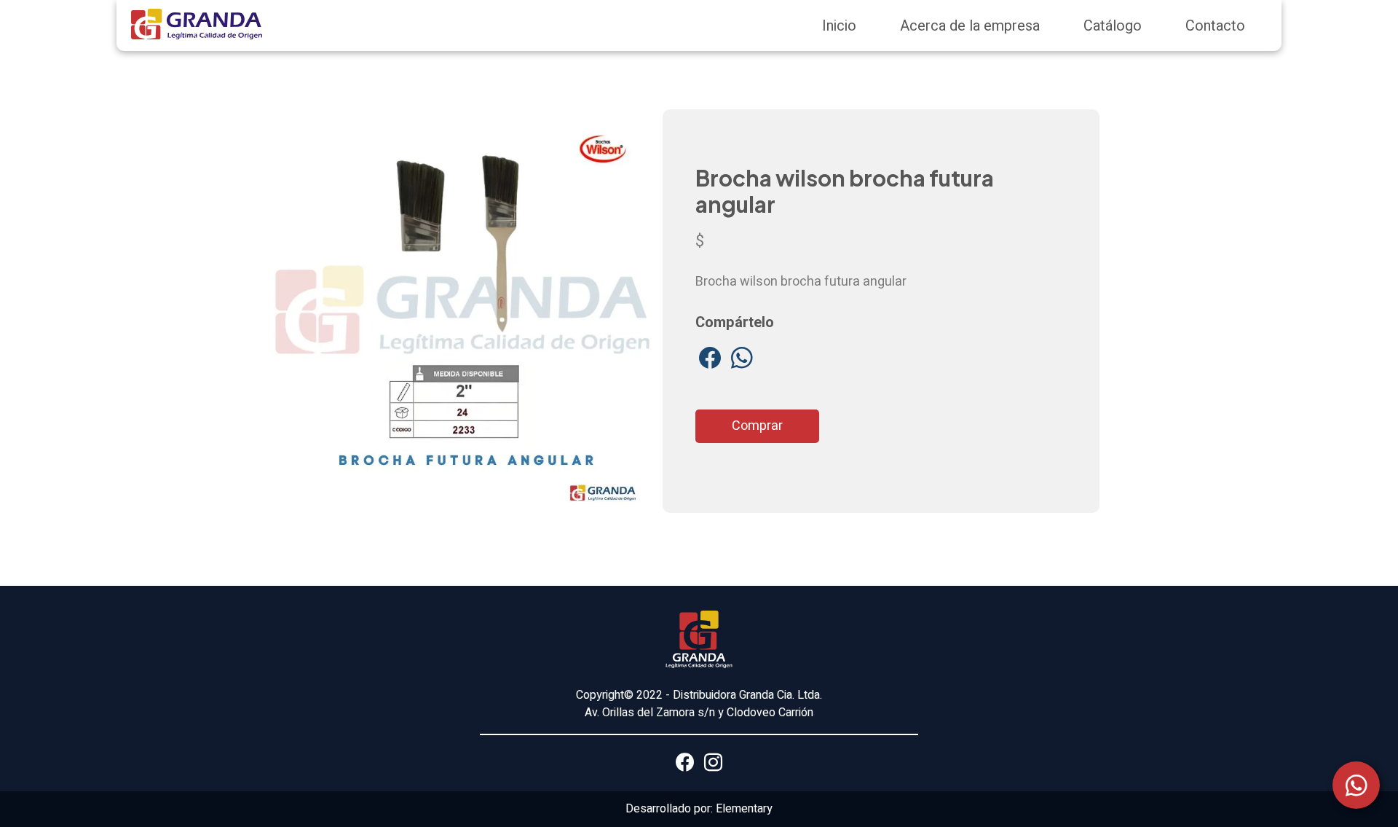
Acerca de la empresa (970, 25)
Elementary (744, 809)
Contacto (1215, 25)
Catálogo (1112, 25)
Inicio (839, 25)
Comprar (757, 426)
